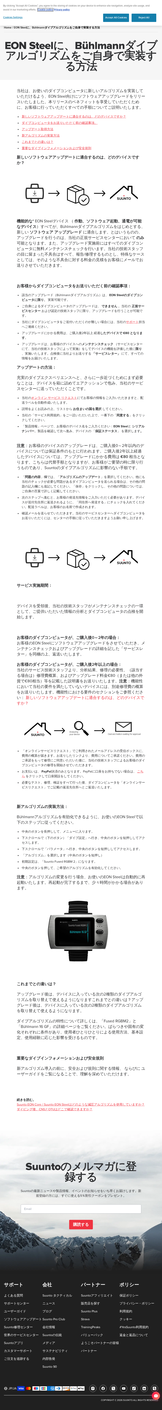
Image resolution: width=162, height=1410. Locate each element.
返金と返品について (134, 1335)
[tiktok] (134, 1388)
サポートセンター (16, 1303)
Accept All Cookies (116, 17)
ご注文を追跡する (16, 1358)
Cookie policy (45, 9)
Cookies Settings (13, 17)
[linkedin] (144, 1388)
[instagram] (92, 1388)
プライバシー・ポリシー (137, 1303)
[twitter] (113, 1388)
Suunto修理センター (18, 1327)
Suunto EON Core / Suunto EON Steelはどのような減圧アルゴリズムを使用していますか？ (81, 1104)
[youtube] (123, 1388)
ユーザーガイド (15, 1311)
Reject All (143, 17)
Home (7, 27)
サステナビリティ (55, 1350)
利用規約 (126, 1311)
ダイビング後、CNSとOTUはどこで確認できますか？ (54, 1109)
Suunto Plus (89, 1311)
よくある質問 (13, 1295)
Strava (85, 1319)
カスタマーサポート (18, 1350)
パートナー (89, 1350)
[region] (81, 13)
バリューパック (92, 1335)
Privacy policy (62, 9)
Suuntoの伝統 (52, 1335)
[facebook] (103, 1388)
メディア (48, 1343)
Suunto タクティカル (57, 1295)
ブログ (47, 1311)
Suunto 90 (49, 1366)
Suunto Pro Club (53, 1319)
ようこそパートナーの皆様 (100, 1343)
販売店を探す (90, 1303)
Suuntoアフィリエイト (97, 1295)
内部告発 (48, 1358)
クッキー (126, 1319)
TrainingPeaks (90, 1327)
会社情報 (48, 1327)
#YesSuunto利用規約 (134, 1327)
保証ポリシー (129, 1295)
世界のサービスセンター (21, 1335)
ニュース (48, 1303)
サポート (132, 322)
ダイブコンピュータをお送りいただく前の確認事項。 (60, 123)
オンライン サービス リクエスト (54, 397)
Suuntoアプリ (13, 1343)
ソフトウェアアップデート (23, 1319)
